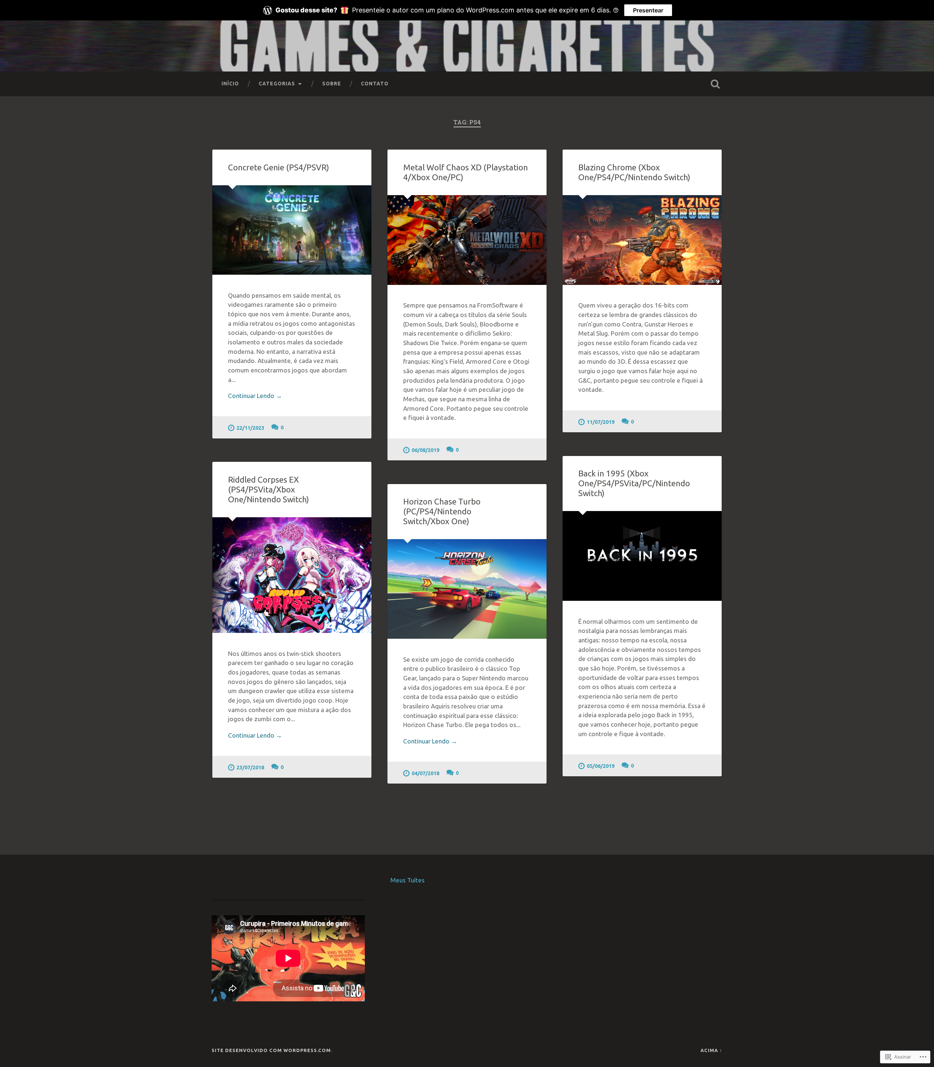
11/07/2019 (600, 422)
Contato (375, 83)
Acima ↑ (711, 1050)
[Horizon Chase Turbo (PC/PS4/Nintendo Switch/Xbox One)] (467, 589)
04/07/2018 (425, 773)
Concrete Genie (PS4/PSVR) (278, 167)
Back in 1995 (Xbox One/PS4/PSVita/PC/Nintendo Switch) (634, 483)
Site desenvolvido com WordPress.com (271, 1050)
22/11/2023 (250, 428)
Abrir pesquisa (715, 83)
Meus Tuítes (407, 880)
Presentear (648, 10)
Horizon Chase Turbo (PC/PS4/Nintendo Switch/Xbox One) (441, 511)
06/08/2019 (425, 450)
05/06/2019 (600, 766)
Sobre (331, 83)
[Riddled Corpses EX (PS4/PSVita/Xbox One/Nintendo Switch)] (291, 575)
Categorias (277, 83)
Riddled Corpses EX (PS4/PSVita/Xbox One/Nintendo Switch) (268, 489)
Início (230, 83)
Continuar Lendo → (255, 395)
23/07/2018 (250, 767)
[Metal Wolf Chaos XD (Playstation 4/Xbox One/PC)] (467, 240)
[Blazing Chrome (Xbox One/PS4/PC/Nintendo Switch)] (642, 240)
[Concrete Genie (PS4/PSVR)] (291, 230)
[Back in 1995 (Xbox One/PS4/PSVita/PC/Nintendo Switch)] (642, 556)
